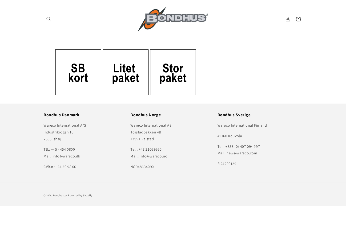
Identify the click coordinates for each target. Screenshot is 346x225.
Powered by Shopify (80, 195)
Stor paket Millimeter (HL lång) (170, 58)
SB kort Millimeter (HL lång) (76, 58)
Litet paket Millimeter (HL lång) (123, 58)
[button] (49, 19)
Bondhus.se (60, 195)
